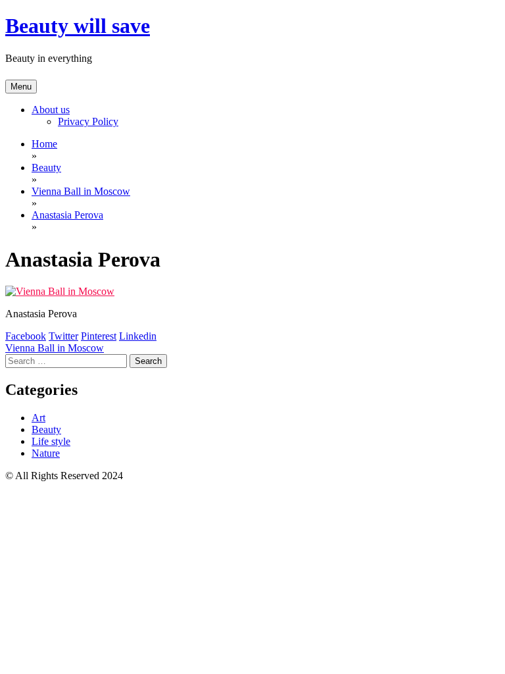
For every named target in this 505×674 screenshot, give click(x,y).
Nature (46, 453)
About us (51, 109)
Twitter (63, 336)
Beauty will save (77, 26)
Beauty (46, 429)
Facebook (25, 336)
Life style (51, 441)
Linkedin (137, 336)
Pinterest (98, 336)
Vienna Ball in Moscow (54, 347)
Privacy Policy (88, 121)
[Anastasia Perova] (59, 291)
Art (38, 417)
